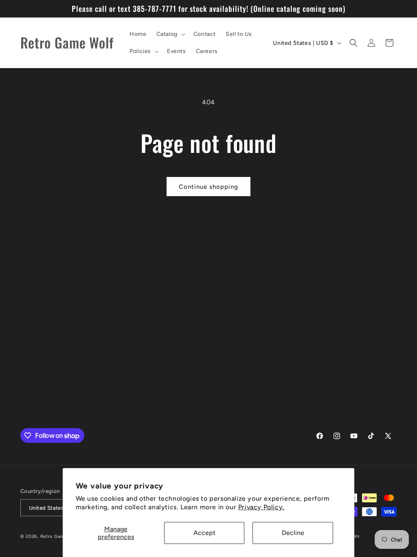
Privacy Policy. (261, 507)
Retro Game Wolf (60, 536)
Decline (293, 533)
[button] (170, 34)
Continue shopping (208, 186)
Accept (204, 533)
